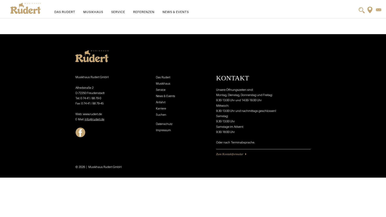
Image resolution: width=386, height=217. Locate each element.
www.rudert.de (92, 114)
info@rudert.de (94, 119)
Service (118, 12)
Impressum (163, 130)
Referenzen (143, 12)
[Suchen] (362, 10)
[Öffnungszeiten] (370, 10)
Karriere (161, 108)
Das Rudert (64, 12)
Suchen (161, 114)
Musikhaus (93, 12)
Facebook (80, 132)
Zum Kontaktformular (229, 154)
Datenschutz (164, 124)
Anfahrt (160, 102)
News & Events (175, 12)
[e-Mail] (379, 9)
